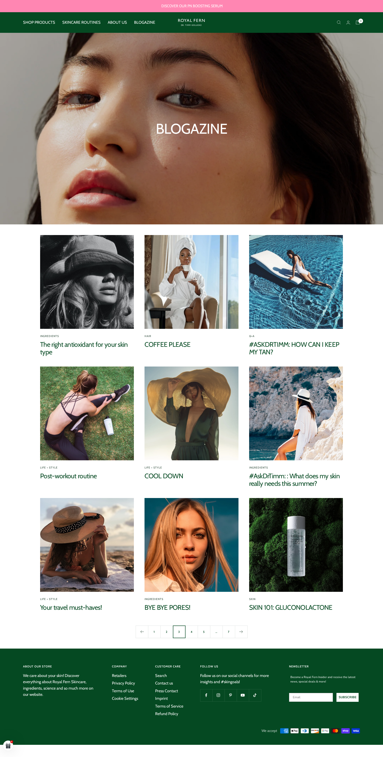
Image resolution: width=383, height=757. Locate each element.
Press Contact (166, 690)
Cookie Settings (125, 698)
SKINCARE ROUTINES (81, 22)
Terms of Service (169, 706)
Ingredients (49, 336)
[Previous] (142, 632)
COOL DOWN (164, 476)
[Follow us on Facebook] (206, 695)
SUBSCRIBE (347, 697)
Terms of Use (123, 690)
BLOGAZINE (144, 22)
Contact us (164, 683)
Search (161, 675)
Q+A (251, 336)
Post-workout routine (68, 476)
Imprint (161, 698)
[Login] (348, 22)
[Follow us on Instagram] (218, 695)
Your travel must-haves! (71, 607)
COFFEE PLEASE (167, 344)
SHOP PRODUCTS (39, 22)
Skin (252, 599)
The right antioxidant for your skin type (84, 348)
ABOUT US (117, 22)
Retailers (119, 675)
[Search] (339, 22)
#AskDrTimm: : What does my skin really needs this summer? (294, 480)
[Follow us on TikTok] (255, 695)
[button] (8, 745)
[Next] (241, 632)
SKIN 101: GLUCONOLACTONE (290, 607)
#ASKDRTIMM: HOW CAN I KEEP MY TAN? (294, 348)
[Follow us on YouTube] (243, 695)
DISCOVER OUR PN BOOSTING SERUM (192, 6)
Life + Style (49, 467)
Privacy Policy (123, 683)
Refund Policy (166, 713)
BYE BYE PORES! (167, 607)
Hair (148, 336)
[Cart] (358, 22)
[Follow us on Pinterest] (231, 695)
